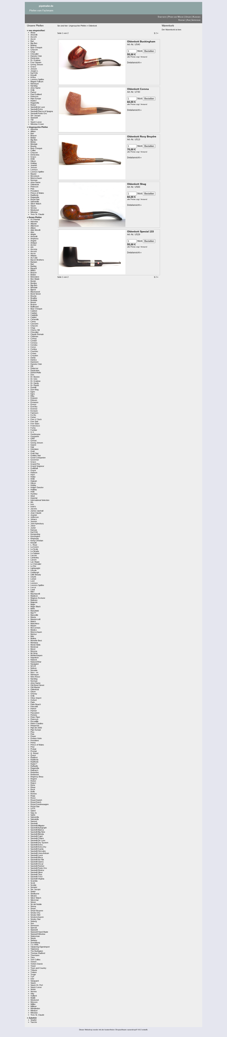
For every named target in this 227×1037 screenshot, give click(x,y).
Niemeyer (35, 84)
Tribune (34, 970)
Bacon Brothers (37, 260)
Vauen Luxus (36, 122)
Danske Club (36, 56)
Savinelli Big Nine (38, 832)
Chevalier (35, 54)
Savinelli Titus (36, 874)
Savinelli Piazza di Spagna (42, 111)
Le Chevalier (36, 564)
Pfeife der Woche (176, 17)
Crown (33, 353)
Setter (33, 891)
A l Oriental (35, 219)
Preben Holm (36, 738)
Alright (33, 234)
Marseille (34, 615)
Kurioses (196, 17)
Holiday (34, 163)
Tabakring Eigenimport (40, 947)
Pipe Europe (36, 98)
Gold (33, 451)
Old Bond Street (37, 685)
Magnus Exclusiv (38, 598)
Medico (34, 630)
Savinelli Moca (37, 857)
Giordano (34, 449)
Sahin (33, 815)
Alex (32, 232)
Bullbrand (34, 307)
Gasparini (35, 436)
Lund (33, 589)
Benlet (33, 281)
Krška (33, 77)
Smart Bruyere (37, 911)
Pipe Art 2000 (36, 728)
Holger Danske (37, 487)
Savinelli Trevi (36, 877)
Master (34, 174)
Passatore (35, 713)
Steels (33, 938)
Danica (34, 360)
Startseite (162, 17)
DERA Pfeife (36, 372)
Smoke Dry (35, 913)
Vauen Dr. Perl (37, 985)
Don (32, 375)
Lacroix (34, 555)
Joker (33, 526)
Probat (33, 749)
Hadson (34, 472)
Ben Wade (35, 279)
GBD (33, 438)
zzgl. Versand (141, 57)
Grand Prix (35, 464)
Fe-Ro (33, 415)
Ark (32, 247)
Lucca (33, 587)
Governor (35, 460)
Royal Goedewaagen (40, 804)
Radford (34, 757)
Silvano (34, 896)
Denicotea (35, 58)
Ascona (34, 249)
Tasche (34, 1022)
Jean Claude (36, 513)
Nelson (34, 668)
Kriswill (33, 75)
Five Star (34, 421)
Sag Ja (34, 813)
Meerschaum (36, 178)
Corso (33, 347)
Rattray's (34, 770)
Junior (33, 528)
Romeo (34, 794)
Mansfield (35, 611)
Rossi (33, 798)
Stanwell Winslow (38, 934)
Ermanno (34, 402)
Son (32, 923)
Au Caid (34, 258)
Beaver (34, 136)
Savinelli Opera (37, 862)
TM (32, 120)
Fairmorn (34, 413)
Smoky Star (36, 919)
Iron (32, 504)
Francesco (35, 426)
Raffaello (34, 766)
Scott (33, 883)
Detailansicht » (134, 62)
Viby (32, 994)
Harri (33, 475)
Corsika (34, 345)
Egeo (33, 392)
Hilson (33, 161)
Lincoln (34, 570)
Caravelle (35, 319)
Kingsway (35, 538)
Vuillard (34, 996)
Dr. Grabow (35, 60)
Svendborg (35, 942)
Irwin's (33, 506)
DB (32, 366)
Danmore (34, 362)
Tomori (33, 962)
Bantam (34, 262)
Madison (34, 596)
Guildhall (34, 468)
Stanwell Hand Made (39, 932)
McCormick (35, 628)
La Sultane (35, 553)
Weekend (35, 210)
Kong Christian (37, 541)
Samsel (34, 821)
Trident (34, 972)
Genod (33, 441)
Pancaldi (34, 706)
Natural (34, 660)
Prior (33, 747)
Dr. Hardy (35, 383)
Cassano (34, 324)
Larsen (34, 560)
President (35, 191)
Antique (34, 243)
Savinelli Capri (37, 836)
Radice (34, 101)
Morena (34, 651)
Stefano (34, 940)
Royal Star (35, 199)
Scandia (34, 881)
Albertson (35, 226)
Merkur (34, 634)
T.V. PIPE (34, 945)
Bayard (34, 268)
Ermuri (33, 404)
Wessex (34, 1002)
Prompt (34, 751)
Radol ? (34, 764)
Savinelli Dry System (39, 843)
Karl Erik (34, 73)
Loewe (33, 579)
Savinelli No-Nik (37, 860)
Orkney (34, 694)
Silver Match (36, 204)
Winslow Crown (37, 124)
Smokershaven (37, 917)
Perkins (34, 715)
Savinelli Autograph (39, 828)
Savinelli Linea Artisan (40, 853)
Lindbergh (35, 572)
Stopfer (34, 1020)
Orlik (33, 90)
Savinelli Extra (37, 109)
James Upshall (37, 511)
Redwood (35, 774)
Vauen (33, 206)
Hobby (33, 485)
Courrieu (34, 351)
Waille (33, 998)
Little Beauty (36, 575)
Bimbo (33, 142)
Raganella (35, 103)
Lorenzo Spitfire (37, 79)
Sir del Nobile (36, 904)
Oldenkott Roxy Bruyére (141, 136)
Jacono (34, 509)
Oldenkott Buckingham (141, 41)
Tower (33, 966)
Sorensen (35, 925)
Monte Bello (35, 645)
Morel (33, 649)
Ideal (33, 496)
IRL (32, 502)
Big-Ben (34, 43)
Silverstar (35, 900)
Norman (34, 180)
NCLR (33, 666)
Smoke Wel (35, 915)
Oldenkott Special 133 (140, 231)
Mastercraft (35, 619)
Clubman (34, 336)
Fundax (34, 430)
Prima (33, 743)
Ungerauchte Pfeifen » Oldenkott (83, 26)
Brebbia (34, 300)
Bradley (34, 298)
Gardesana (35, 434)
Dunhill (33, 387)
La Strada (35, 551)
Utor (32, 979)
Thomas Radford (38, 953)
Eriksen (34, 400)
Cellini (33, 150)
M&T (33, 592)
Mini (32, 636)
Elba (32, 396)
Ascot (33, 39)
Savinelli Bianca (37, 830)
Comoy (34, 338)
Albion (33, 131)
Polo (32, 189)
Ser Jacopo (35, 115)
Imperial (34, 498)
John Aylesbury (37, 523)
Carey (33, 321)
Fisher (33, 417)
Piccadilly (34, 721)
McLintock (35, 176)
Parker (33, 92)
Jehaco (34, 519)
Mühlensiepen (36, 655)
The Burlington (37, 951)
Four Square (36, 62)
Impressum (196, 20)
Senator (34, 887)
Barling (33, 266)
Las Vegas (35, 562)
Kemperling (35, 534)
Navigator (35, 664)
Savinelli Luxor (37, 855)
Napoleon (35, 657)
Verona (34, 208)
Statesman (35, 936)
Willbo (33, 1004)
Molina (33, 638)
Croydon (34, 355)
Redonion (35, 772)
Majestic (34, 602)
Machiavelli (35, 594)
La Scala (34, 549)
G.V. (32, 432)
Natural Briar (36, 662)
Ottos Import (36, 698)
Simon (33, 902)
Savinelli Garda (37, 849)
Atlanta (33, 256)
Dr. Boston (35, 377)
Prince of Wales (37, 193)
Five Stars (35, 424)
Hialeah (34, 481)
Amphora (34, 238)
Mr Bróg (34, 653)
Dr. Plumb (35, 385)
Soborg (34, 921)
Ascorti (34, 37)
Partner (34, 711)
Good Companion (38, 458)
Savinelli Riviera (37, 870)
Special (34, 928)
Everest (34, 409)
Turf (32, 976)
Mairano (34, 600)
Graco (33, 67)
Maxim (33, 626)
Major (33, 604)
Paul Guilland (36, 94)
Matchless (35, 623)
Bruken (34, 304)
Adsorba (34, 129)
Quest (33, 755)
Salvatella (35, 819)
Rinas (33, 787)
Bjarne (33, 290)
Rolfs (33, 791)
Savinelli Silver (37, 872)
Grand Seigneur (37, 466)
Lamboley (35, 558)
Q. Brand (34, 753)
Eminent (34, 398)
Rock (33, 789)
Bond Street (36, 294)
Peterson (34, 96)
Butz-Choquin (36, 47)
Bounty (34, 146)
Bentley (34, 283)
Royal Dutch (36, 802)
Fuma (33, 428)
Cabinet (34, 311)
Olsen (33, 692)
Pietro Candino (37, 723)
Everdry (34, 407)
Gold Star (35, 453)
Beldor (33, 138)
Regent (34, 779)
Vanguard (35, 981)
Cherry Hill (35, 330)
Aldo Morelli (35, 230)
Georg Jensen (37, 64)
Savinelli (34, 823)
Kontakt (181, 20)
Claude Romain (37, 334)
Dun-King (34, 389)
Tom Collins (35, 959)
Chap (33, 52)
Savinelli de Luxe (38, 107)
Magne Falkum (37, 81)
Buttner (34, 45)
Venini (33, 989)
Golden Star (36, 455)
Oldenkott (35, 184)
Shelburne (35, 894)
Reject (33, 783)
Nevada (34, 670)
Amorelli (34, 35)
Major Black (36, 606)
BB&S (33, 270)
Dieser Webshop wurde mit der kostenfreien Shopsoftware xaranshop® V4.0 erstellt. (113, 1030)
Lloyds (33, 577)
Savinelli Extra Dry (38, 847)
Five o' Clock (36, 419)
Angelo (33, 241)
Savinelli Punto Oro (39, 113)
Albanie (34, 224)
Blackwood (35, 292)
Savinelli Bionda (37, 834)
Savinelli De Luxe (38, 840)
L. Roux (34, 545)
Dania (33, 358)
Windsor (34, 1011)
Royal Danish (36, 800)
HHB (33, 159)
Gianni (33, 445)
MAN (33, 609)
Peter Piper (35, 717)
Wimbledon (35, 1008)
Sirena (33, 906)
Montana (34, 643)
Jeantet (34, 165)
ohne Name (35, 88)
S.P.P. (33, 808)
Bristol (33, 302)
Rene (33, 785)
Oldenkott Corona (138, 89)
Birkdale (34, 144)
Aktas (33, 33)
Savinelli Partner (37, 866)
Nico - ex (34, 672)
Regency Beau (37, 777)
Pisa (32, 732)
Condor (34, 341)
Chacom (34, 50)
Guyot (33, 470)
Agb (188, 20)
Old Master (35, 687)
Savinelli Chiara (37, 838)
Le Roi (33, 566)
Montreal (34, 647)
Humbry (34, 494)
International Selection (40, 500)
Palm (33, 702)
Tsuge (33, 974)
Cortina (34, 349)
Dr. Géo (34, 379)
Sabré (33, 811)
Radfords (34, 195)
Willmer (34, 1006)
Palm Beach (36, 704)
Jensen (34, 69)
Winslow (34, 212)
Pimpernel (35, 726)
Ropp (33, 796)
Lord (32, 581)
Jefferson (35, 517)
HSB (32, 492)
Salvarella (35, 201)
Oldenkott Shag (136, 184)
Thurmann (35, 955)
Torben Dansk (37, 964)
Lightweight (35, 568)
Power (33, 736)
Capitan (34, 313)
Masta (33, 617)
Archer (33, 245)
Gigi (32, 447)
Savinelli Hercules (38, 851)
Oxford (34, 700)
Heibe (33, 477)
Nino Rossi (35, 677)
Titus (33, 957)
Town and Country (38, 968)
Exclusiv (34, 411)
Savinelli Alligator (38, 825)
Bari (32, 41)
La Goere (35, 547)
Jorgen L (34, 71)
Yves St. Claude (37, 214)
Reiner (33, 105)
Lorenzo (34, 170)
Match (33, 621)
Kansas (34, 530)
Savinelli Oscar (37, 864)
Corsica (34, 343)
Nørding (34, 86)
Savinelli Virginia (37, 879)
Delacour (34, 368)
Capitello (34, 315)
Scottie (33, 885)
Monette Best (36, 640)
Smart (33, 908)
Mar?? (33, 613)
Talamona (35, 949)
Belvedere (35, 277)
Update (188, 17)
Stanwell (34, 118)
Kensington (35, 536)
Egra (33, 394)
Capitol (33, 317)
